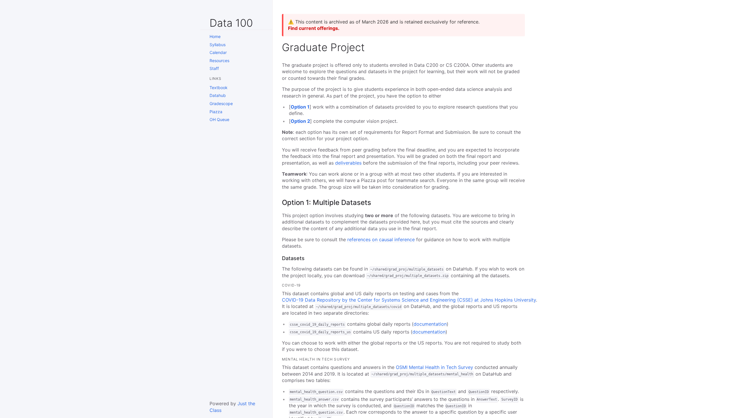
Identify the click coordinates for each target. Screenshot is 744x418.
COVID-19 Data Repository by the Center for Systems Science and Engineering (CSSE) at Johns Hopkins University (409, 300)
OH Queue (219, 119)
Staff (214, 68)
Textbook (219, 87)
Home (215, 36)
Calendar (218, 52)
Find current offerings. (313, 28)
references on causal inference (381, 239)
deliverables (348, 163)
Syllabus (218, 44)
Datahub (218, 95)
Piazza (216, 111)
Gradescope (221, 103)
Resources (219, 60)
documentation (430, 324)
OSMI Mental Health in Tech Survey (434, 367)
